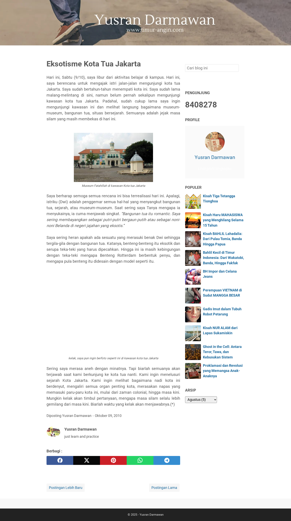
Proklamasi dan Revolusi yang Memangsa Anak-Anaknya (223, 371)
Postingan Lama (164, 488)
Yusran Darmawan (215, 157)
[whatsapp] (140, 460)
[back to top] (283, 512)
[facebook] (60, 460)
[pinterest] (113, 460)
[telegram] (166, 460)
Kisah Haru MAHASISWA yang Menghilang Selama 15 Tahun (223, 220)
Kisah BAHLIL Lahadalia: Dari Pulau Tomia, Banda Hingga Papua (222, 239)
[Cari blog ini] (242, 52)
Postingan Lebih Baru (65, 488)
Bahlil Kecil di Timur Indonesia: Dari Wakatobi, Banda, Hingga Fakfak (223, 258)
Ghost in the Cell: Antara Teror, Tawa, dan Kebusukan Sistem (222, 352)
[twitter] (86, 460)
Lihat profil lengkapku (215, 169)
